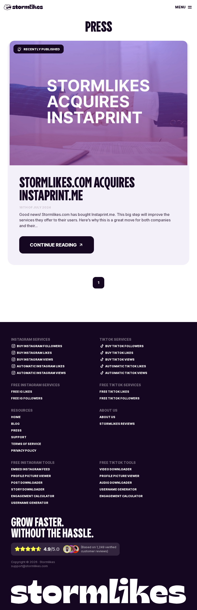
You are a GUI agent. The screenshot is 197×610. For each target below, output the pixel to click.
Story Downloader (27, 489)
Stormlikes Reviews (117, 424)
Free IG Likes (21, 391)
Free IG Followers (27, 398)
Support (18, 437)
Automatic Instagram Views (41, 373)
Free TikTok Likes (114, 391)
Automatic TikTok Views (126, 373)
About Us (107, 417)
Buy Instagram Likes (34, 353)
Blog (15, 424)
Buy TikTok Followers (124, 346)
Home (16, 417)
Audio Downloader (115, 482)
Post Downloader (27, 482)
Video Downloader (115, 469)
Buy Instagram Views (35, 359)
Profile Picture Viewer (31, 476)
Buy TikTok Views (120, 359)
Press (16, 430)
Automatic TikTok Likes (125, 366)
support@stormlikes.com (29, 566)
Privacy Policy (23, 450)
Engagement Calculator (32, 496)
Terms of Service (26, 444)
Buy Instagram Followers (39, 346)
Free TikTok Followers (119, 398)
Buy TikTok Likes (119, 353)
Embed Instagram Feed (30, 469)
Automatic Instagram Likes (41, 366)
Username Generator (29, 503)
